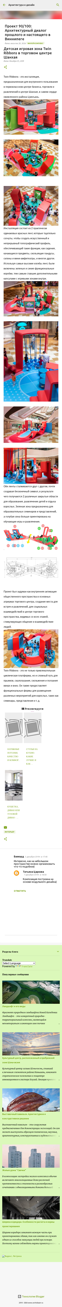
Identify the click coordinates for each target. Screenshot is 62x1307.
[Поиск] (58, 5)
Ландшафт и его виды (13, 1006)
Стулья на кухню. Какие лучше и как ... (32, 756)
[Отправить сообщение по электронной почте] (5, 829)
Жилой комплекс (35, 43)
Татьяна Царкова (33, 871)
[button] (5, 67)
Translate (27, 966)
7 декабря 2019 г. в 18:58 (35, 875)
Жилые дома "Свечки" (14, 1170)
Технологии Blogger (32, 1296)
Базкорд (19, 856)
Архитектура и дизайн (21, 5)
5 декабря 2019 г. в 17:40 (36, 857)
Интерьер (9, 832)
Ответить (20, 891)
